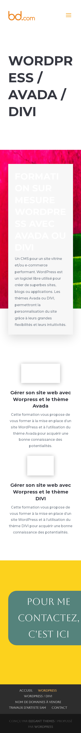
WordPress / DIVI (38, 696)
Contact (59, 707)
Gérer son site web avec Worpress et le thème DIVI (40, 492)
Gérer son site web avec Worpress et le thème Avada (40, 399)
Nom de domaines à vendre (38, 702)
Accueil (25, 690)
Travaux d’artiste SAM (27, 707)
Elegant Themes (42, 721)
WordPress (47, 690)
